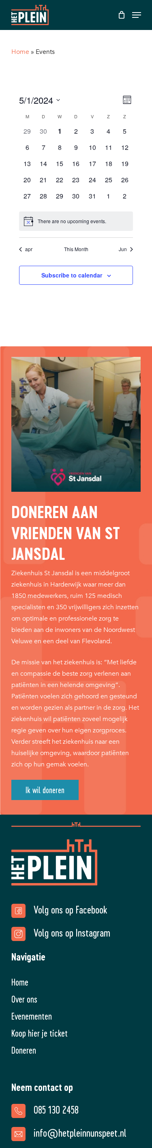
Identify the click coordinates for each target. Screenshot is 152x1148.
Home (20, 51)
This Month (76, 249)
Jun (123, 249)
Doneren (23, 1050)
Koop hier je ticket (39, 1033)
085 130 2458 (56, 1109)
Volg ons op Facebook (70, 909)
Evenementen (31, 1016)
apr (28, 249)
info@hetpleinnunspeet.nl (80, 1133)
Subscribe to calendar (71, 275)
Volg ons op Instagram (72, 932)
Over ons (24, 999)
